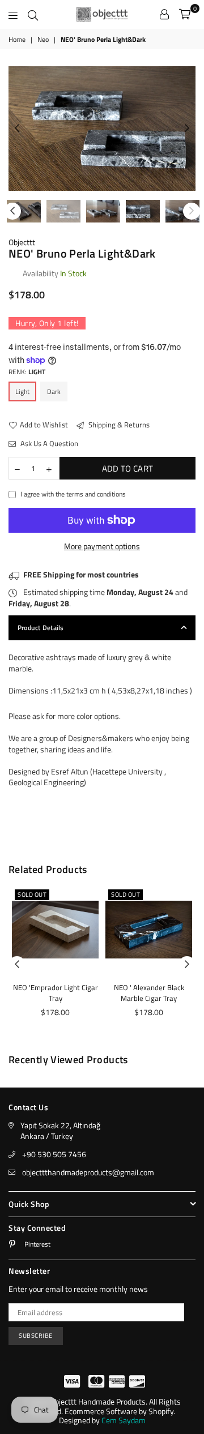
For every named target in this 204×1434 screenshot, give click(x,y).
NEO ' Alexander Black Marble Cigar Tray (149, 993)
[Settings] (164, 14)
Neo (43, 40)
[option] (102, 128)
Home (17, 40)
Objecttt (21, 242)
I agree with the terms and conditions (73, 494)
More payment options (102, 546)
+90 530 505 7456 (54, 1154)
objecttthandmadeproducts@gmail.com (88, 1172)
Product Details (41, 627)
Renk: (26, 372)
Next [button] (187, 128)
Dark (54, 391)
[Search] (33, 14)
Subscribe (36, 1335)
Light (22, 391)
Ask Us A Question (48, 443)
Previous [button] (17, 128)
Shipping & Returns (118, 425)
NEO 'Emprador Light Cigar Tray (55, 993)
